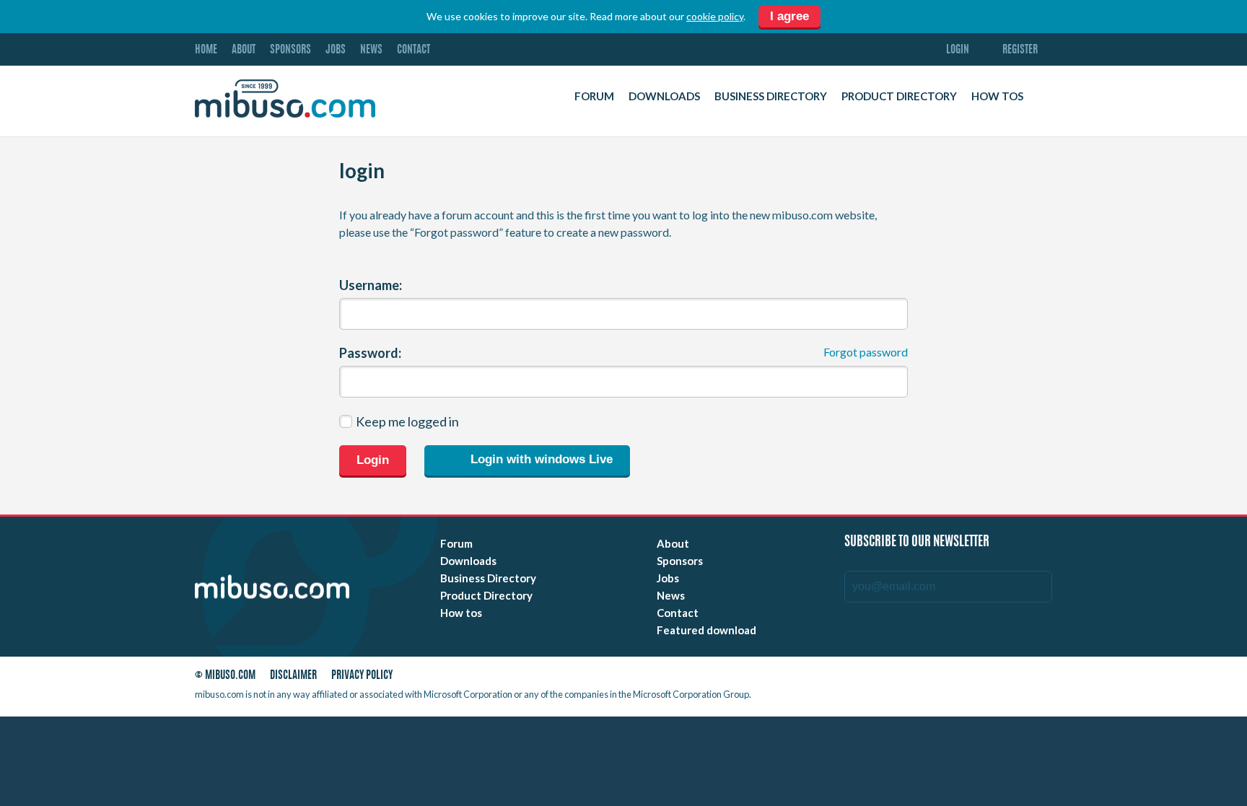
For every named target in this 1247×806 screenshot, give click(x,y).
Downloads (664, 95)
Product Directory (899, 95)
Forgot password (865, 352)
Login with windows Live (540, 460)
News (371, 50)
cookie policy (714, 16)
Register (1020, 50)
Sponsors (290, 50)
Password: (370, 353)
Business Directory (770, 95)
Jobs (335, 50)
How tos (997, 95)
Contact (413, 50)
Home (206, 50)
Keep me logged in (407, 421)
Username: (370, 285)
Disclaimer (293, 675)
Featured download (706, 629)
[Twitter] (942, 678)
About (243, 50)
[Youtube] (916, 678)
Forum (594, 95)
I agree (789, 16)
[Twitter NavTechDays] (1003, 678)
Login (957, 50)
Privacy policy (362, 675)
